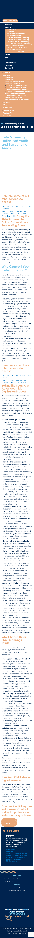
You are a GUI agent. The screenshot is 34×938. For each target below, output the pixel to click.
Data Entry (10, 31)
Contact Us (9, 68)
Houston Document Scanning (18, 42)
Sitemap (22, 928)
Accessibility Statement (19, 931)
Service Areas (10, 62)
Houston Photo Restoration (17, 48)
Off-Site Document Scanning (18, 40)
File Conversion (11, 846)
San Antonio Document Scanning (20, 44)
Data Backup (11, 29)
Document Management (15, 33)
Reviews (8, 54)
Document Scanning (13, 35)
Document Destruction (14, 50)
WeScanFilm (10, 65)
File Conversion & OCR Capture (17, 52)
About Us (8, 24)
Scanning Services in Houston (14, 211)
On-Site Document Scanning (18, 38)
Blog (6, 57)
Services (8, 27)
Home (2, 124)
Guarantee (9, 60)
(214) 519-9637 (17, 888)
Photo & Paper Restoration (16, 46)
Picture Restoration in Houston (14, 214)
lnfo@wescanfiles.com (17, 890)
